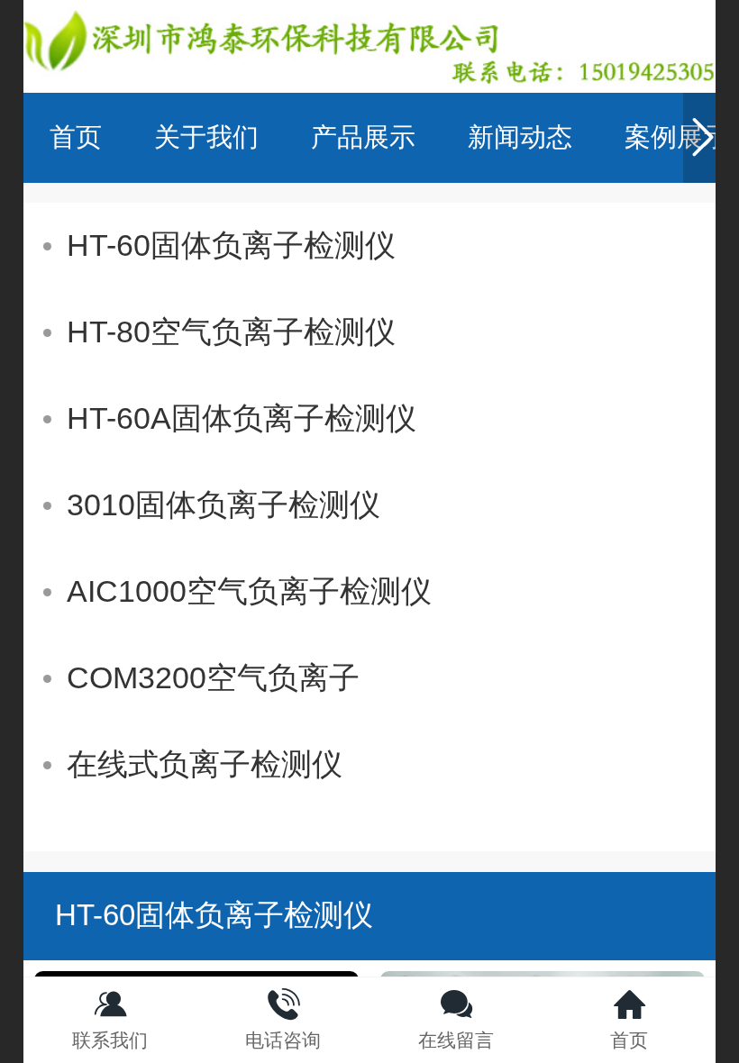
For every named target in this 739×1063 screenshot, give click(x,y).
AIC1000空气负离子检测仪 (249, 591)
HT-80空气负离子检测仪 (231, 332)
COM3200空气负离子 (213, 678)
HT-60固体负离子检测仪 (231, 245)
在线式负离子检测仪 (204, 764)
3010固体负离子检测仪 (223, 505)
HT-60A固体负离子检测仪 (241, 418)
